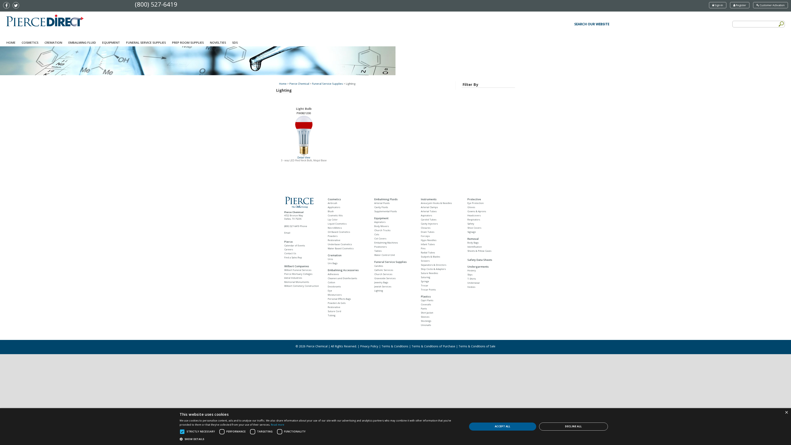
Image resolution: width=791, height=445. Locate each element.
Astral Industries (293, 277)
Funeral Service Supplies (146, 42)
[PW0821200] (303, 135)
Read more (277, 424)
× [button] (786, 412)
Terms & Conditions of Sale (477, 346)
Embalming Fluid (82, 42)
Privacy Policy (369, 346)
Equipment (111, 42)
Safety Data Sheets (479, 260)
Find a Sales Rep (293, 257)
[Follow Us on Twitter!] (17, 6)
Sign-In (718, 5)
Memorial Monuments (296, 281)
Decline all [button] (573, 426)
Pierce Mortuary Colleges (298, 273)
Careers (288, 249)
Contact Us (290, 253)
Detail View (303, 157)
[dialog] (395, 426)
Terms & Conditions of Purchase (433, 346)
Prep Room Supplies (188, 42)
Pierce (288, 242)
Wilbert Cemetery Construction (301, 285)
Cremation (53, 42)
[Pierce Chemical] (302, 202)
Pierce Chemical (299, 83)
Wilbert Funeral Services (297, 270)
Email (287, 232)
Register (740, 5)
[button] (319, 439)
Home (10, 42)
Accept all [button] (502, 426)
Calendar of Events (294, 245)
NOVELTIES (218, 42)
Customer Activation (772, 5)
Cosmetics (30, 42)
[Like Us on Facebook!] (7, 6)
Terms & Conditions (394, 346)
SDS (235, 42)
